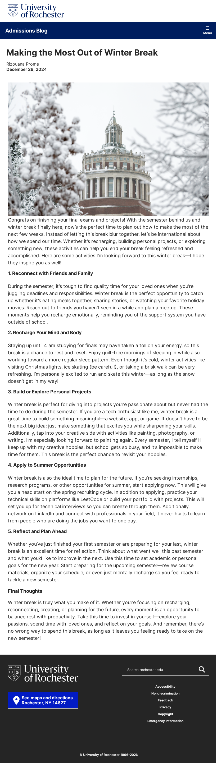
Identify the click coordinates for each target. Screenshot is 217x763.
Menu (207, 33)
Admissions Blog (26, 30)
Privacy (165, 707)
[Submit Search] (202, 669)
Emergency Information (165, 721)
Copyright (165, 714)
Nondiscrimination (165, 693)
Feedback (165, 700)
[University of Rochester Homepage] (36, 11)
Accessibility (165, 686)
